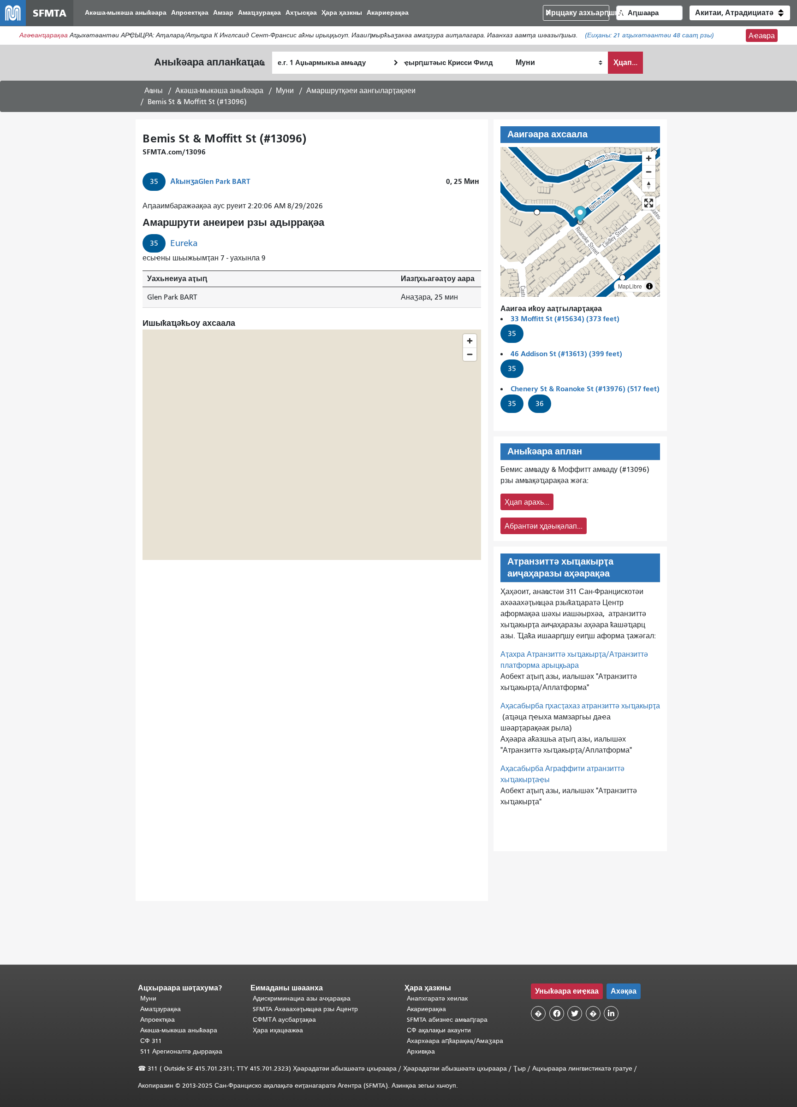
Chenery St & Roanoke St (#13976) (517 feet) (585, 388)
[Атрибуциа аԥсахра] (649, 286)
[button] (740, 13)
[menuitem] (126, 13)
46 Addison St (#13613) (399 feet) (566, 353)
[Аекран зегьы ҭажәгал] (648, 203)
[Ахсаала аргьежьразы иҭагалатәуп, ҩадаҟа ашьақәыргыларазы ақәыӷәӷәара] (648, 185)
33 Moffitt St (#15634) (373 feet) (565, 318)
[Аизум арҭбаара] (648, 158)
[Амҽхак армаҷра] (648, 171)
